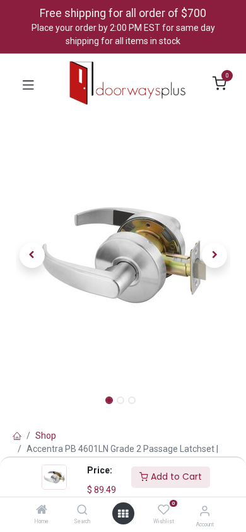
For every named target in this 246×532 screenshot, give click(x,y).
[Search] (82, 511)
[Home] (41, 511)
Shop (45, 436)
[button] (32, 255)
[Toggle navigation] (28, 84)
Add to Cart (175, 476)
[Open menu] (123, 513)
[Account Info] (205, 511)
